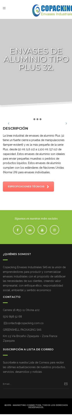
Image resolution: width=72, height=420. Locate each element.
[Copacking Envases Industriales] (36, 9)
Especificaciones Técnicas (26, 186)
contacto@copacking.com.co (25, 323)
